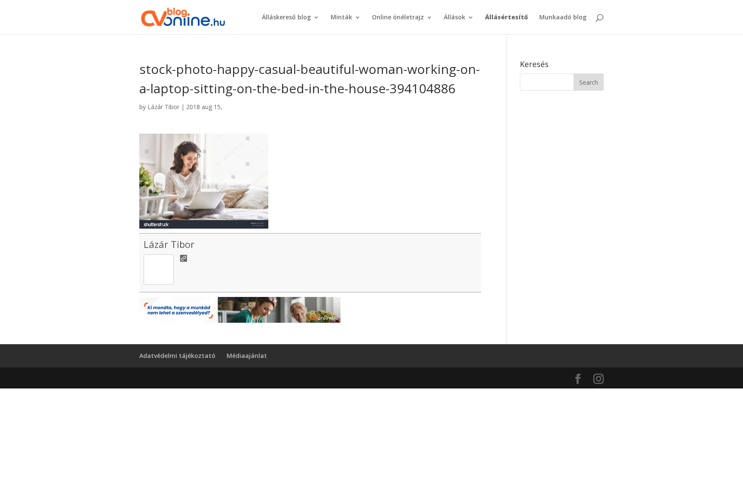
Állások (454, 17)
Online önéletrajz (398, 17)
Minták (341, 17)
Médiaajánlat (247, 356)
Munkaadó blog (562, 17)
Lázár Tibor (163, 107)
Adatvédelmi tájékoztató (177, 356)
